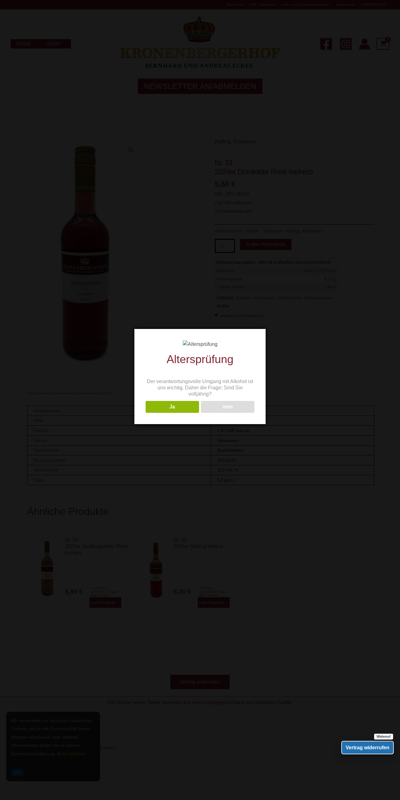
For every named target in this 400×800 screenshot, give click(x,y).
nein (227, 406)
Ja (172, 406)
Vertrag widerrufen (367, 747)
